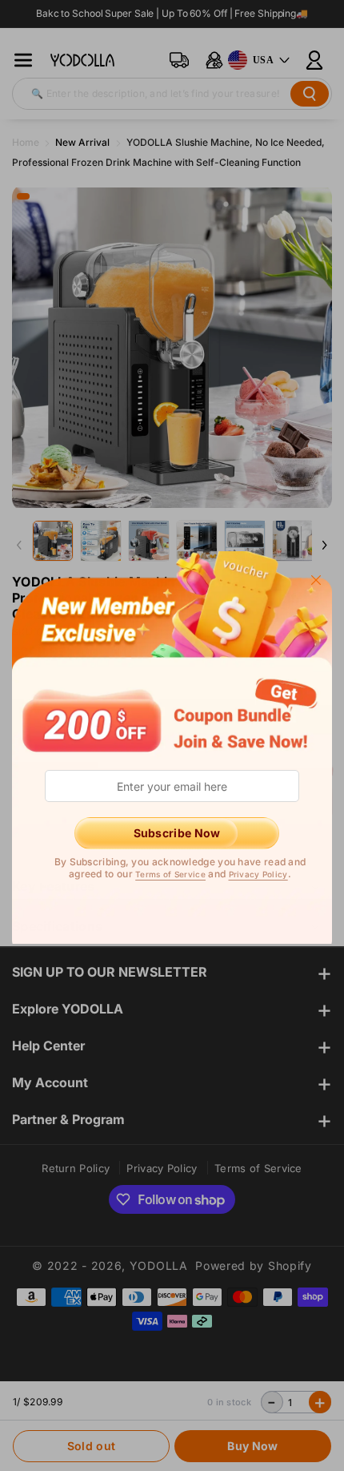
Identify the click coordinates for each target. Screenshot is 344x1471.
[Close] (316, 578)
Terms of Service (170, 874)
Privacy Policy (258, 874)
